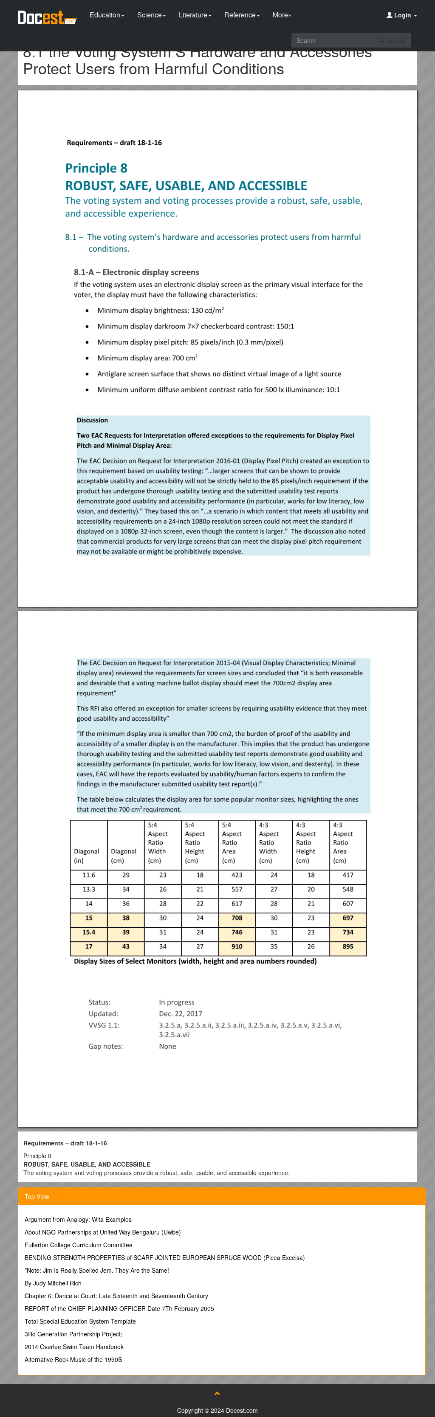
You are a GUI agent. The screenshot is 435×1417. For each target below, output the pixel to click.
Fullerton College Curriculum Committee (79, 1244)
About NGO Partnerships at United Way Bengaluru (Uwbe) (103, 1232)
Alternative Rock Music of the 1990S (73, 1359)
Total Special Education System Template (80, 1321)
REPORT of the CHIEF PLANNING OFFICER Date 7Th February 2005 (119, 1308)
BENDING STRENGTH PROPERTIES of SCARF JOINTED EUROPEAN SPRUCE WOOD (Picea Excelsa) (165, 1257)
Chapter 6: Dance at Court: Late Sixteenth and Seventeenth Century (116, 1295)
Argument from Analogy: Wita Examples (78, 1219)
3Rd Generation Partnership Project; (73, 1334)
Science (149, 15)
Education (105, 15)
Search (394, 40)
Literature (193, 15)
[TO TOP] (217, 1393)
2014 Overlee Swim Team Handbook (74, 1346)
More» (282, 15)
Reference (240, 15)
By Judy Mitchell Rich (53, 1283)
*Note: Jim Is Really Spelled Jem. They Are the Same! (97, 1270)
